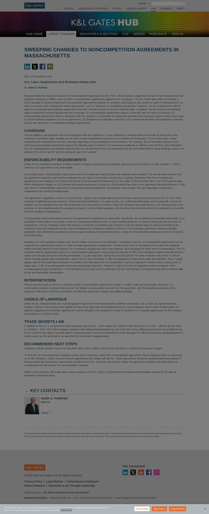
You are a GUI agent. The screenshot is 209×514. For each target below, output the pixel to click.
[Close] (205, 508)
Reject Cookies (159, 509)
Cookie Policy (66, 510)
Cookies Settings (141, 509)
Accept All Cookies (177, 509)
